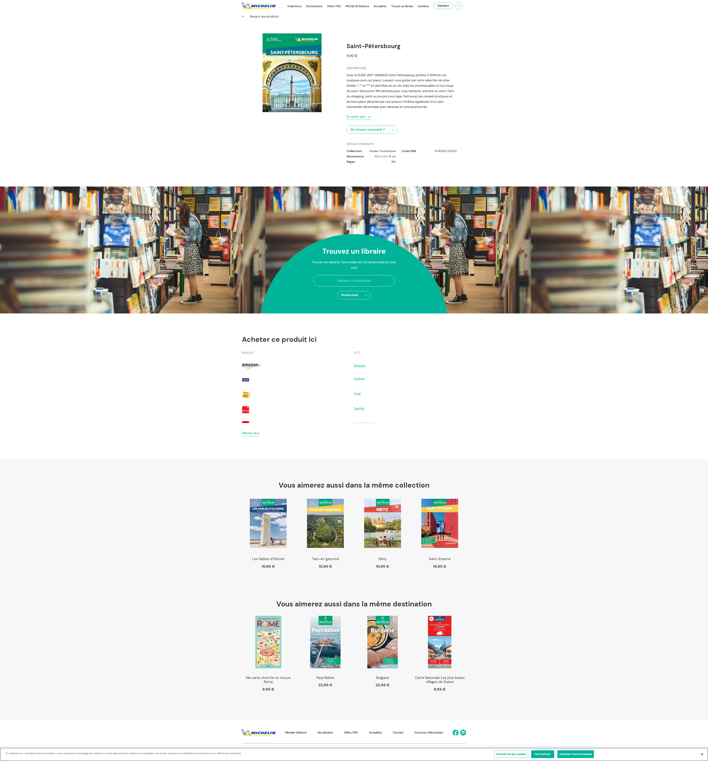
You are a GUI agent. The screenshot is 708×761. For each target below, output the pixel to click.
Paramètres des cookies (511, 754)
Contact (398, 732)
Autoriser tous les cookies (575, 754)
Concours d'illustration (429, 732)
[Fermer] (702, 754)
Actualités (375, 732)
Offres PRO (351, 732)
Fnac (357, 393)
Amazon (359, 365)
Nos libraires (325, 732)
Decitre (359, 408)
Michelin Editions (296, 732)
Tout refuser (543, 754)
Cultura (359, 378)
